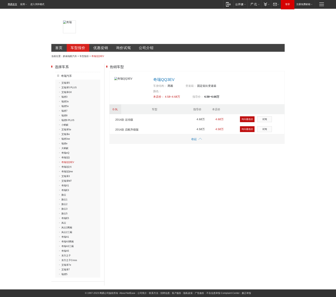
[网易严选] (254, 4)
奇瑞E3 (65, 190)
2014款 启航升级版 (127, 129)
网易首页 (12, 4)
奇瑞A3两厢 (67, 241)
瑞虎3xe (65, 139)
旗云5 (64, 213)
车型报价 (78, 48)
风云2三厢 (66, 232)
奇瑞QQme (67, 171)
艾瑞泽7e (66, 265)
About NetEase (127, 293)
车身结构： (160, 85)
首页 (59, 48)
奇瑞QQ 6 (66, 167)
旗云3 (64, 209)
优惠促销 (100, 48)
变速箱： (191, 85)
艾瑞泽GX (66, 92)
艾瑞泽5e (66, 129)
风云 (63, 223)
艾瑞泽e (65, 134)
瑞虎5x (65, 106)
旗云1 (64, 199)
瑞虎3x (65, 101)
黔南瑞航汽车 (70, 56)
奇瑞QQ (65, 157)
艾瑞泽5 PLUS (69, 87)
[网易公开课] (240, 4)
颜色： (157, 91)
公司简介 (142, 293)
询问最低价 (247, 119)
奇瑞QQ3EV (67, 162)
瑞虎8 (64, 115)
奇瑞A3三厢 (67, 246)
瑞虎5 (64, 274)
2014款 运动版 (124, 119)
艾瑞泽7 (65, 269)
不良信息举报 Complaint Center (223, 293)
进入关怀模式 (37, 4)
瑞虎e (64, 143)
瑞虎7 (64, 111)
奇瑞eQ (65, 153)
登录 (287, 4)
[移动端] (228, 4)
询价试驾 (123, 48)
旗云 (63, 195)
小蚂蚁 (64, 125)
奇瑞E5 (65, 218)
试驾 (264, 119)
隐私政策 (188, 293)
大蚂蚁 (64, 148)
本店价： (158, 96)
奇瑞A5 (65, 251)
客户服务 (176, 293)
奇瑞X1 (65, 185)
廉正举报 (246, 293)
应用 (22, 4)
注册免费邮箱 (303, 4)
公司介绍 (146, 48)
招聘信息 (165, 293)
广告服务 (199, 293)
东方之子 (66, 255)
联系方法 (153, 293)
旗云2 (64, 204)
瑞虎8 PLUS (67, 120)
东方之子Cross (69, 260)
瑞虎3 (64, 96)
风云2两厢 (66, 227)
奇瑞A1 (65, 237)
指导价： (197, 96)
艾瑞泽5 (65, 82)
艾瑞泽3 (65, 176)
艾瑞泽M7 (66, 181)
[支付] (266, 4)
